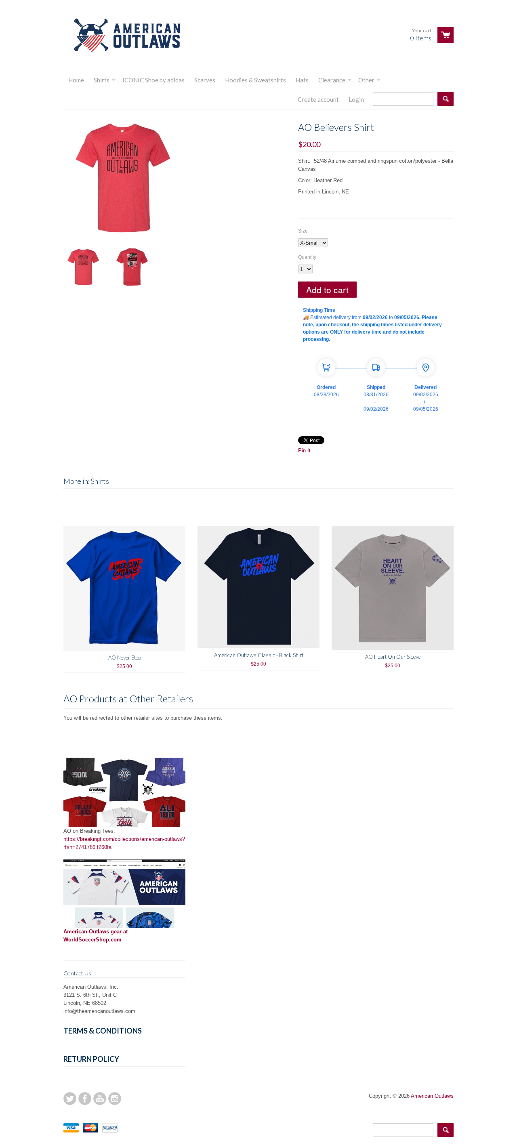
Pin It (304, 450)
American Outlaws (432, 1096)
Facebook (84, 1098)
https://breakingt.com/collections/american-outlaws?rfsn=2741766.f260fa (124, 843)
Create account (318, 99)
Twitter (69, 1098)
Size (303, 231)
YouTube (99, 1098)
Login (356, 99)
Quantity (307, 257)
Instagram (114, 1098)
